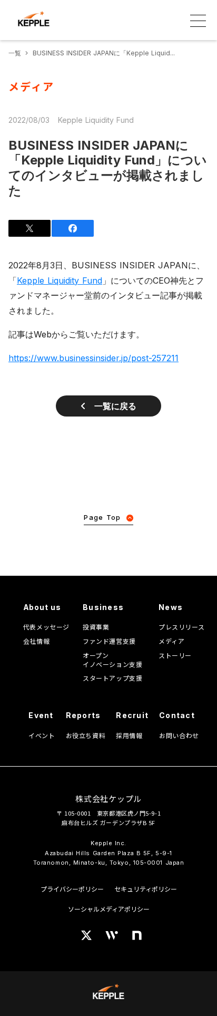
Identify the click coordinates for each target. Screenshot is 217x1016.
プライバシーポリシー (72, 888)
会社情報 (36, 641)
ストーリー (175, 655)
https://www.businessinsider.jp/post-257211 (93, 358)
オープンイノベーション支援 (112, 660)
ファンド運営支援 (109, 641)
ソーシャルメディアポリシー (109, 908)
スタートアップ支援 (112, 678)
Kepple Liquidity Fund (59, 280)
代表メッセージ (46, 627)
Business (103, 607)
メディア (171, 641)
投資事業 (96, 627)
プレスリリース (181, 627)
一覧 (14, 53)
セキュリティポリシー (145, 888)
